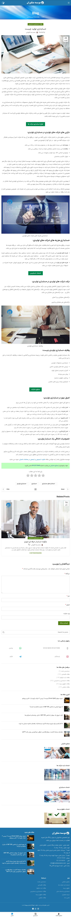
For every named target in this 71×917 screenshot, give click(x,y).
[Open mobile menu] (69, 3)
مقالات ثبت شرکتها (65, 678)
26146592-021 (61, 861)
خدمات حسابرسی (35, 273)
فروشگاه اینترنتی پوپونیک (29, 905)
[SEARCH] (3, 632)
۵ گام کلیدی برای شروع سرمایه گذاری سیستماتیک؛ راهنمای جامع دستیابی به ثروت (41, 724)
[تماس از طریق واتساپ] (18, 648)
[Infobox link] (4, 2)
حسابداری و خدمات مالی (63, 891)
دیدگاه (67, 574)
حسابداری (34, 484)
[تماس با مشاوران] (65, 648)
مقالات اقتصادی (66, 674)
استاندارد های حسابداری (48, 484)
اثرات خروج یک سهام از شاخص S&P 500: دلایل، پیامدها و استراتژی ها (44, 715)
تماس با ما (67, 898)
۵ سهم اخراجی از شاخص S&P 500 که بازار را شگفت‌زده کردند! (46, 707)
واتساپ (11, 648)
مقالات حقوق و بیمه (64, 684)
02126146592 (47, 648)
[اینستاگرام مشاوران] (65, 657)
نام (68, 596)
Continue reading (35, 553)
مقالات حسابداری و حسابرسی (33, 17)
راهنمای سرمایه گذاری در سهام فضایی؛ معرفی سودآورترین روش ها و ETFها (42, 732)
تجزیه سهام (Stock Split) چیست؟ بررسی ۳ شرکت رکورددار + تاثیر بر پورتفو (42, 698)
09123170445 (36, 466)
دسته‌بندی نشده (65, 671)
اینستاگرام (57, 657)
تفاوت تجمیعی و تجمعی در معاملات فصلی (32, 459)
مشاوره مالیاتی (54, 466)
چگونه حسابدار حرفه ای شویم (35, 541)
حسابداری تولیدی (21, 484)
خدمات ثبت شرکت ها (64, 885)
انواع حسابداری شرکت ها (35, 124)
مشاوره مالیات (35, 389)
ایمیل (67, 605)
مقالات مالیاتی (66, 687)
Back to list (35, 489)
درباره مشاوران (66, 895)
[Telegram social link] (33, 908)
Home (42, 17)
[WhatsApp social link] (35, 908)
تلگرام (11, 657)
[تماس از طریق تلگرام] (18, 657)
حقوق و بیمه (66, 888)
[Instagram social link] (38, 908)
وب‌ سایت (66, 613)
